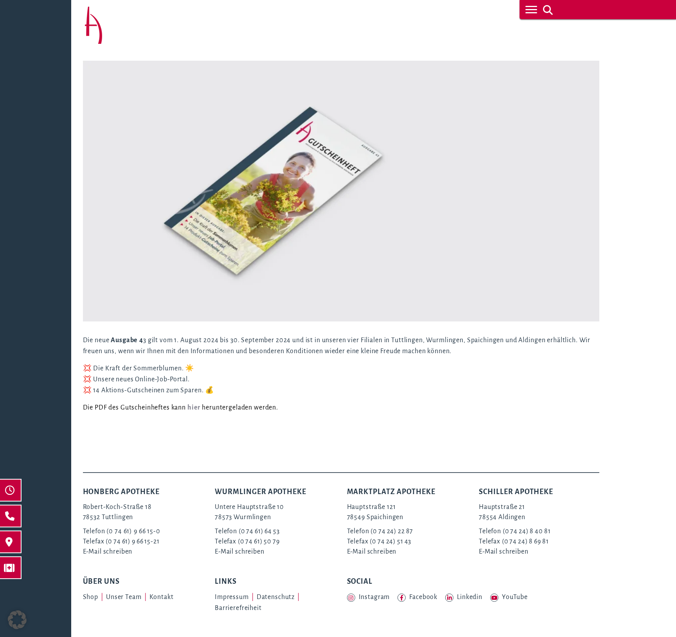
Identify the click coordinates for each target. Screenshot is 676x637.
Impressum (232, 597)
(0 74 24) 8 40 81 (527, 531)
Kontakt (161, 597)
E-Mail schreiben (108, 551)
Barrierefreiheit (238, 608)
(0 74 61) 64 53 (259, 531)
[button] (17, 620)
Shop (90, 597)
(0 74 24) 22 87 (391, 531)
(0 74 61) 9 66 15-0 (133, 531)
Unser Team (124, 597)
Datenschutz (276, 597)
